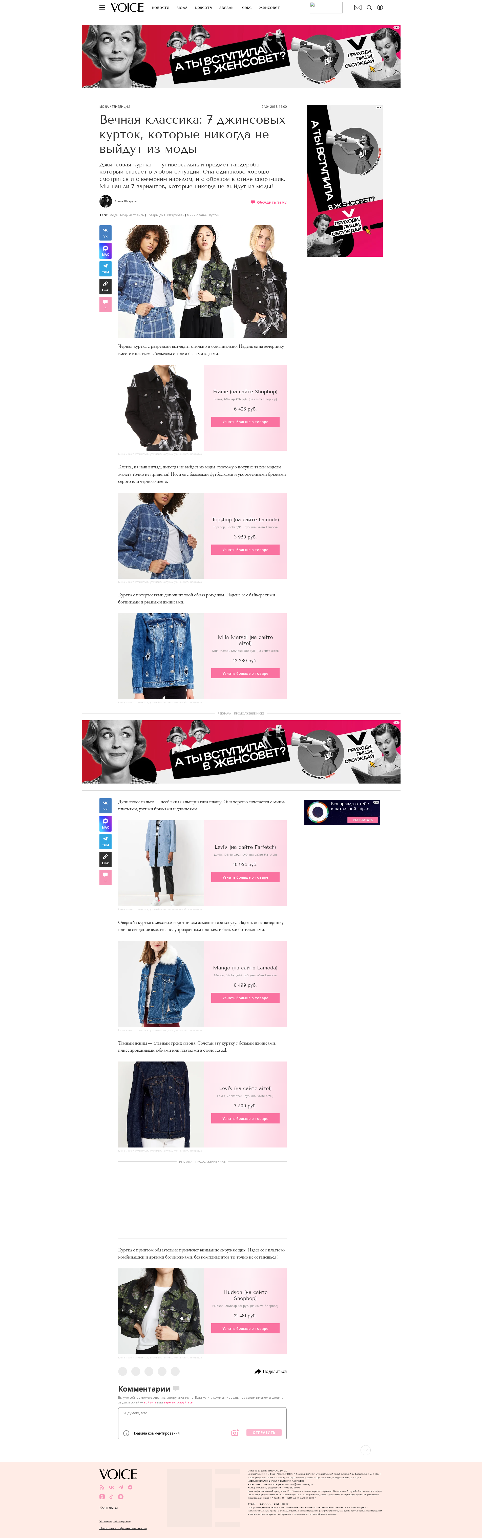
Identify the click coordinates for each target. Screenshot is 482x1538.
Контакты (108, 1507)
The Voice (127, 7)
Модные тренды (132, 215)
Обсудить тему (272, 202)
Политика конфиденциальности (123, 1528)
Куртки (214, 215)
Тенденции (121, 107)
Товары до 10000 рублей (165, 215)
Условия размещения (115, 1521)
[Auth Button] (380, 7)
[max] (120, 1496)
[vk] (111, 1487)
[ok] (102, 1496)
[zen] (130, 1487)
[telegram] (120, 1487)
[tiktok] (111, 1496)
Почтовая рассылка (358, 7)
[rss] (102, 1487)
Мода (104, 107)
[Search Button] (369, 7)
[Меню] (102, 7)
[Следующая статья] (241, 1450)
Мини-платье (197, 215)
